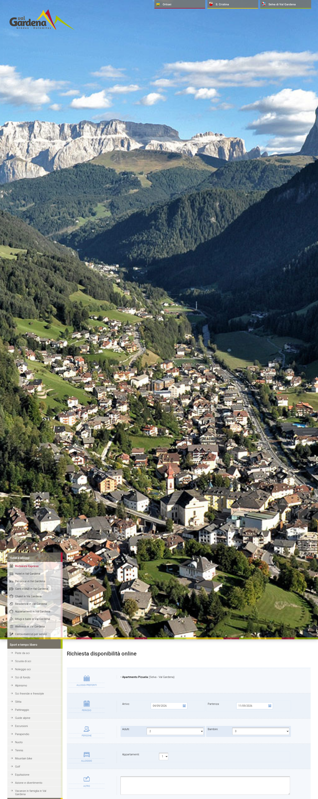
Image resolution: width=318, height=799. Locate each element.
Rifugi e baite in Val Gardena (32, 619)
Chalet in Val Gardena (28, 596)
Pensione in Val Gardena (30, 581)
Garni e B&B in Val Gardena (31, 588)
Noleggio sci (23, 669)
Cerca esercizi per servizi (31, 634)
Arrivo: (126, 704)
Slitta (18, 701)
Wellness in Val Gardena (30, 626)
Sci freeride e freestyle (29, 693)
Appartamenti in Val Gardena (32, 611)
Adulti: (126, 729)
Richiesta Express (26, 566)
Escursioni (21, 726)
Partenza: (213, 704)
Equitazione (22, 774)
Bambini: (213, 729)
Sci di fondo (22, 677)
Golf (17, 766)
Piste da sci (22, 653)
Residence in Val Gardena (31, 604)
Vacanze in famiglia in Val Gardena (30, 792)
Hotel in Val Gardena (27, 573)
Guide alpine (22, 718)
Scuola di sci (23, 661)
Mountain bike (23, 758)
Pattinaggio (22, 709)
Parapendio (22, 734)
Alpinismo (21, 685)
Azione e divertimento (28, 782)
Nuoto (19, 742)
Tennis (19, 750)
